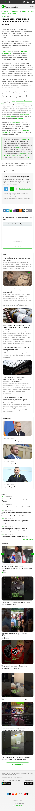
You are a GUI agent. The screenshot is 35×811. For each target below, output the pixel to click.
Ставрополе (20, 103)
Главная (4, 13)
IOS (28, 139)
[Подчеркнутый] (12, 223)
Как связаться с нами (14, 780)
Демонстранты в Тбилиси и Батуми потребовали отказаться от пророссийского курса (17, 568)
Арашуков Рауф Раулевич (12, 464)
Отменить (18, 246)
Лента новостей (12, 13)
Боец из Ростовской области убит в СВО (16, 507)
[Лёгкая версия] (9, 2)
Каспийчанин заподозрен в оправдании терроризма (15, 521)
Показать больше (17, 764)
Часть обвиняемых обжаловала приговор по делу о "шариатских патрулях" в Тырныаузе (14, 379)
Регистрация (17, 241)
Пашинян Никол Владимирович (14, 441)
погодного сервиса (18, 101)
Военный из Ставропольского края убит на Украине (17, 259)
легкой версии (19, 118)
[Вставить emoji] (20, 223)
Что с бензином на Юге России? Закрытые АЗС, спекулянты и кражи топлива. (16, 758)
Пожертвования (29, 780)
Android (23, 139)
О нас (3, 780)
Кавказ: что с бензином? (10, 11)
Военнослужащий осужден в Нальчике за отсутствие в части (16, 348)
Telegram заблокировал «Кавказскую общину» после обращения (14, 667)
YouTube (26, 157)
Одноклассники (16, 155)
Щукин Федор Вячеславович (13, 487)
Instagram (28, 153)
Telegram (18, 147)
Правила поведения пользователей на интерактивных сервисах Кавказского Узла (17, 799)
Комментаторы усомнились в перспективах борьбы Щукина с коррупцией (14, 290)
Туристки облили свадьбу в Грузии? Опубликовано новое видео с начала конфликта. (14, 635)
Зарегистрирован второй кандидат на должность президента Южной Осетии (15, 529)
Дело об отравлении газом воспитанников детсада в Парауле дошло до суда (15, 399)
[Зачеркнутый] (16, 223)
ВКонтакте (7, 155)
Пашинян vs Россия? (27, 11)
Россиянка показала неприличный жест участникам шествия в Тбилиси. (15, 729)
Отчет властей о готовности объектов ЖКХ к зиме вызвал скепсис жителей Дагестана (16, 327)
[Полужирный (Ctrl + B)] (5, 223)
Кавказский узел (7, 51)
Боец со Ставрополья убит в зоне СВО (15, 536)
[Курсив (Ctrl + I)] (8, 223)
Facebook (21, 153)
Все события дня (28, 539)
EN (5, 1)
